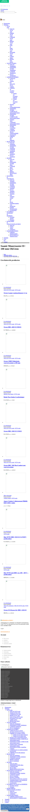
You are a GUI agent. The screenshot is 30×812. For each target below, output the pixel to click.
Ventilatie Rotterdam (5, 691)
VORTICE (12, 229)
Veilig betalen (6, 651)
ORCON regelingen (12, 143)
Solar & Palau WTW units (11, 48)
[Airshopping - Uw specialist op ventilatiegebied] (4, 9)
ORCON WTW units (12, 30)
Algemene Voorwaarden (8, 655)
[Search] (15, 12)
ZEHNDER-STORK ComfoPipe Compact (13, 127)
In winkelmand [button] (7, 287)
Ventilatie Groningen (5, 683)
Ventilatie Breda (4, 676)
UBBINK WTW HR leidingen (17, 752)
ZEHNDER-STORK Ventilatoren (13, 69)
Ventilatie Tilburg (4, 694)
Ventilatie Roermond (5, 690)
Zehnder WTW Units (12, 34)
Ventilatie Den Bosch (5, 678)
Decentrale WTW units (12, 54)
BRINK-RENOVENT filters (13, 173)
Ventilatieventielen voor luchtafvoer (18, 780)
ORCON (12, 225)
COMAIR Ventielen (12, 187)
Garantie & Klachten (7, 653)
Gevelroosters (13, 210)
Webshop (6, 24)
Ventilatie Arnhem (4, 675)
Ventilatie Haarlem (5, 684)
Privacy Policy (6, 657)
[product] (16, 274)
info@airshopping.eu (5, 631)
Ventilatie (6, 237)
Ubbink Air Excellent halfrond (15, 95)
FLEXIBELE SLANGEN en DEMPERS (17, 784)
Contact (5, 242)
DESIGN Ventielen (12, 193)
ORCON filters (12, 160)
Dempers (12, 220)
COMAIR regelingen (12, 150)
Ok (27, 809)
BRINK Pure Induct (12, 61)
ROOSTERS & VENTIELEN (14, 770)
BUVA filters (11, 169)
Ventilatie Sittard (4, 693)
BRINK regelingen (12, 153)
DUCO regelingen (12, 156)
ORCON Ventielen (12, 180)
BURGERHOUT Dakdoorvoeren (14, 235)
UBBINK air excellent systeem (12, 90)
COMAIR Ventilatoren (13, 72)
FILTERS (9, 158)
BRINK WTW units (12, 43)
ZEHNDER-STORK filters (13, 164)
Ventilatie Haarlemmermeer (7, 686)
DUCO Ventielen (12, 190)
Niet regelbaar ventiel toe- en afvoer (18, 778)
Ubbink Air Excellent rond (15, 101)
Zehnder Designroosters (13, 208)
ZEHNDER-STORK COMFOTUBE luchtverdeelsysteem (15, 116)
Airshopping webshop (8, 643)
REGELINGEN (11, 141)
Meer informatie (7, 495)
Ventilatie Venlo (4, 697)
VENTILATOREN (11, 63)
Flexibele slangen (12, 218)
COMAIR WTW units (12, 39)
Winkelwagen (6, 641)
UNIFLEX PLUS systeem (12, 80)
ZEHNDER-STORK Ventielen (13, 184)
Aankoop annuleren (7, 650)
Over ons (5, 240)
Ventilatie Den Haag (5, 679)
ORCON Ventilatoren (13, 65)
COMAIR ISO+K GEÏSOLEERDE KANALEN (14, 132)
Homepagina (7, 23)
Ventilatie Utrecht (4, 695)
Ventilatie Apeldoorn (5, 673)
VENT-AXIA (12, 227)
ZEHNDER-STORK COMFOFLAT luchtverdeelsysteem (15, 110)
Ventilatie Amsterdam (5, 672)
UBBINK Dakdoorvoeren (13, 233)
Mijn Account (6, 638)
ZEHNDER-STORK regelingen (13, 147)
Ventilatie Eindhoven (5, 680)
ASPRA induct (12, 57)
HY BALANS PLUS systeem (12, 84)
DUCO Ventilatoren (13, 75)
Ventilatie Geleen (4, 682)
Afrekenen (6, 640)
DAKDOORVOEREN (12, 231)
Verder (13, 703)
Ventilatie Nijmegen (5, 689)
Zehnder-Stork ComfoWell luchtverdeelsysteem (15, 121)
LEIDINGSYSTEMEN (12, 77)
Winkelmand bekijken (6, 703)
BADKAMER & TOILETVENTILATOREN (14, 789)
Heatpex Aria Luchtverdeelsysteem (18, 737)
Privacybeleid (4, 810)
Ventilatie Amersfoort (5, 671)
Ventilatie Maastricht (5, 687)
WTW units (8, 27)
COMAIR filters (12, 167)
